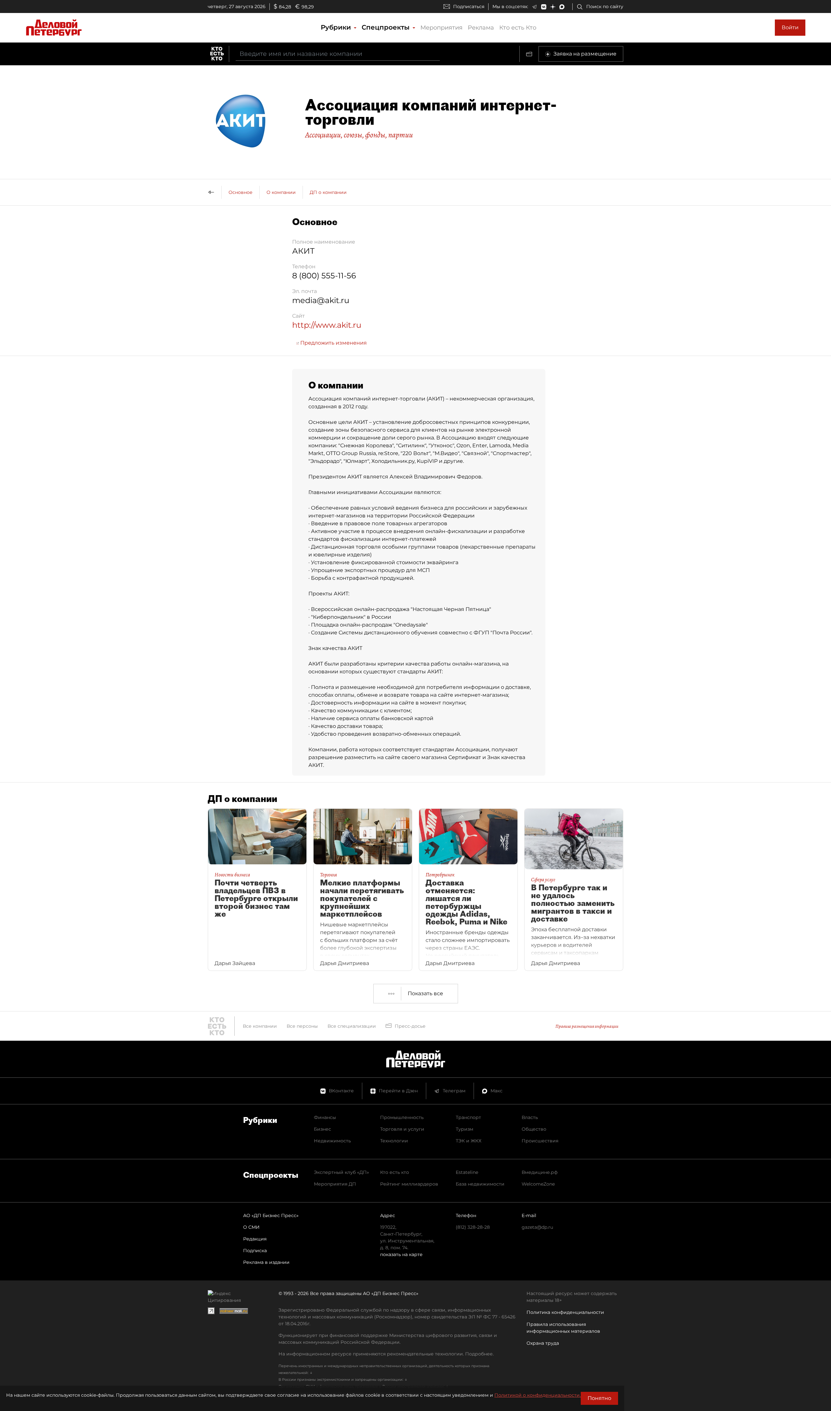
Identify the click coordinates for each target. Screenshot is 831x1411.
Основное (241, 192)
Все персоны (302, 1026)
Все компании (260, 1026)
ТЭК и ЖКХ (468, 1141)
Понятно (599, 1398)
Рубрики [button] (337, 27)
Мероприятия (441, 27)
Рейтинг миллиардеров (409, 1184)
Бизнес (322, 1129)
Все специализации (352, 1026)
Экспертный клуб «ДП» (341, 1172)
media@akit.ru (320, 300)
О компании (281, 192)
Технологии (394, 1141)
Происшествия (540, 1141)
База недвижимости (480, 1184)
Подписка (255, 1250)
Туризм (464, 1129)
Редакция (255, 1239)
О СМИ (251, 1227)
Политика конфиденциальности (565, 1312)
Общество (534, 1129)
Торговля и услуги (402, 1129)
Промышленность (402, 1117)
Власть (530, 1117)
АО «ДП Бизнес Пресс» (271, 1215)
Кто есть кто (394, 1172)
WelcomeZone (538, 1184)
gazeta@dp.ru (537, 1227)
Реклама (481, 27)
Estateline (467, 1172)
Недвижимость (332, 1141)
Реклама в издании (266, 1262)
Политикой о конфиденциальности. (537, 1395)
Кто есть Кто (517, 27)
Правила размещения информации (586, 1026)
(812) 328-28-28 (473, 1227)
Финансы (325, 1117)
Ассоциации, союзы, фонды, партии (359, 135)
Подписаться (468, 6)
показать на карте (401, 1254)
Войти (790, 27)
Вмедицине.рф (540, 1172)
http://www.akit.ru (326, 325)
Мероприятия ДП (335, 1184)
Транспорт (468, 1117)
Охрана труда (543, 1343)
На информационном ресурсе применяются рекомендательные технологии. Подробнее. (386, 1354)
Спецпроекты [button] (387, 27)
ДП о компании (328, 192)
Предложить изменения (333, 343)
